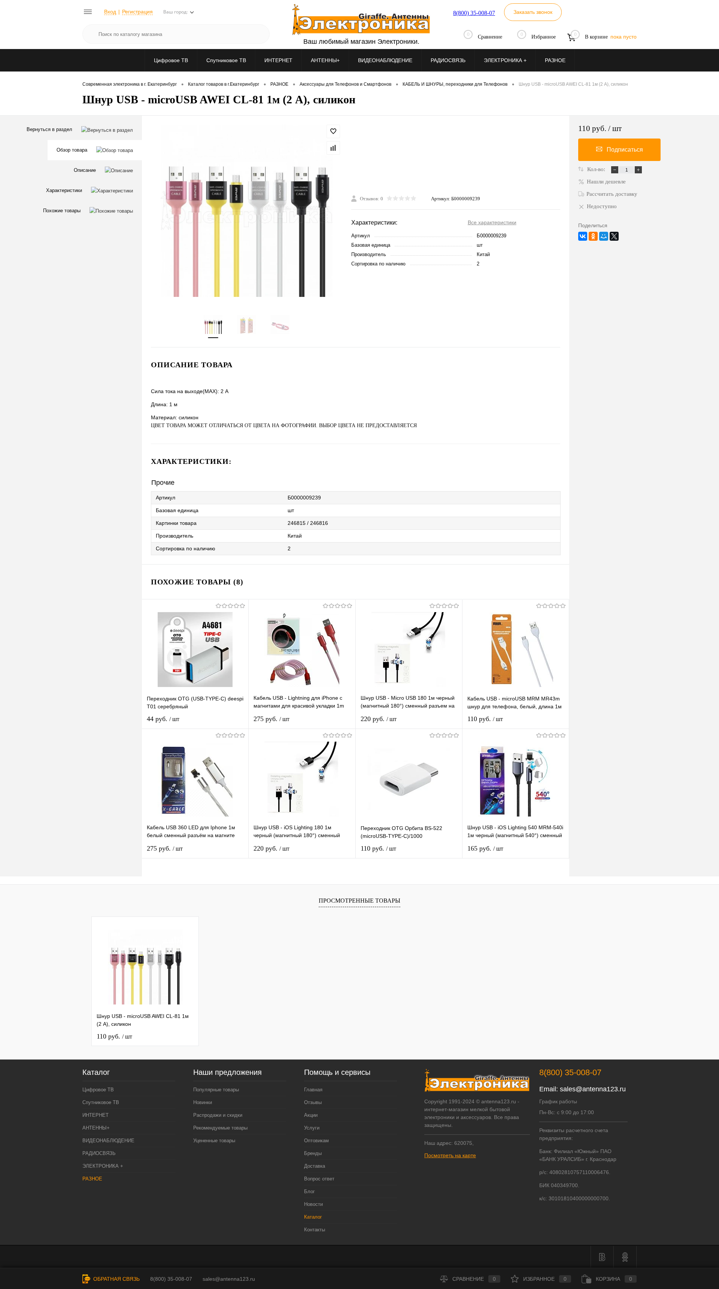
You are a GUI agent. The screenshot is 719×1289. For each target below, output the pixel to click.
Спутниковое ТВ (226, 60)
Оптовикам (316, 1140)
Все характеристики (492, 222)
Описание (85, 170)
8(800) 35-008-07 (474, 13)
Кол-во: (597, 169)
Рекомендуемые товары (220, 1128)
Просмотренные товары (359, 900)
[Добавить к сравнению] (333, 148)
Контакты (314, 1229)
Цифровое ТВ (171, 60)
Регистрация (137, 12)
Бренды (313, 1153)
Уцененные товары (214, 1140)
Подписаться (625, 149)
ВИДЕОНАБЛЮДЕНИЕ (385, 60)
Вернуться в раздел (49, 129)
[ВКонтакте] (582, 236)
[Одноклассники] (593, 236)
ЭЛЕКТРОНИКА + (505, 60)
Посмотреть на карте (450, 1155)
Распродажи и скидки (217, 1115)
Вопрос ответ (319, 1179)
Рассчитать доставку (611, 194)
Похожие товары (62, 210)
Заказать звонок (532, 12)
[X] (614, 236)
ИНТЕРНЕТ (278, 60)
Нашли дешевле (606, 182)
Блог (309, 1191)
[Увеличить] (246, 211)
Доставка (314, 1166)
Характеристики (64, 190)
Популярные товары (216, 1089)
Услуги (311, 1128)
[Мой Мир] (603, 236)
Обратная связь (116, 1279)
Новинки (202, 1102)
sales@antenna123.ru (593, 1089)
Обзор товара (72, 150)
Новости (313, 1204)
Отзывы (313, 1102)
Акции (311, 1115)
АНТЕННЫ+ (325, 60)
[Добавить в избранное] (333, 131)
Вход (110, 12)
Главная (313, 1089)
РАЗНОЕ (555, 60)
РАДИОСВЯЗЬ (448, 60)
